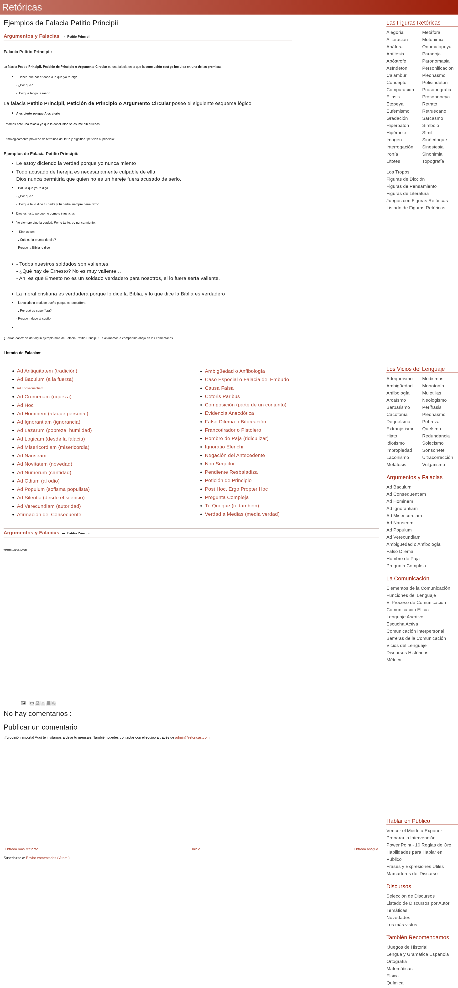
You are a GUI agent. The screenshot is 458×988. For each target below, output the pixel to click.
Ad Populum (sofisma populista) (53, 489)
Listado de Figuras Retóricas (415, 207)
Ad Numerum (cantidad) (44, 472)
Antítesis (395, 53)
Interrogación (399, 146)
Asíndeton (396, 68)
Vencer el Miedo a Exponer (414, 830)
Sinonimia (432, 154)
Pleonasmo (434, 75)
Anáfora (394, 46)
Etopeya (395, 103)
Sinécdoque (434, 139)
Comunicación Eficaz (408, 609)
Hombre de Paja (403, 558)
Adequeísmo (399, 378)
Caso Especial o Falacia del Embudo (247, 379)
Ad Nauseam (32, 455)
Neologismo (434, 400)
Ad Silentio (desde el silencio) (51, 497)
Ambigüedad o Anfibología (235, 371)
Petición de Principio (228, 480)
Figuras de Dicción (405, 179)
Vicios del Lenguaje (406, 645)
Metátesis (396, 464)
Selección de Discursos (410, 896)
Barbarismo (398, 407)
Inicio (196, 849)
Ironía (392, 154)
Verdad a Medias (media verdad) (242, 514)
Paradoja (431, 53)
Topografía (433, 161)
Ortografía (396, 961)
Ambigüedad (399, 385)
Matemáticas (399, 968)
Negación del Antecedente (235, 455)
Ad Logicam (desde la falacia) (51, 438)
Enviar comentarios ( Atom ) (48, 858)
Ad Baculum (398, 486)
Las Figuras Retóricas (413, 23)
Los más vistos (401, 924)
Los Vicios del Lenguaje (415, 369)
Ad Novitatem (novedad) (44, 464)
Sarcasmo (432, 118)
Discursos (398, 886)
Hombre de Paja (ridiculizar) (237, 438)
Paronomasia (436, 60)
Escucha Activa (402, 623)
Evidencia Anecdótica (229, 413)
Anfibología (398, 392)
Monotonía (433, 385)
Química (395, 982)
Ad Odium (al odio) (38, 480)
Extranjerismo (400, 428)
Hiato (391, 435)
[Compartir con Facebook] (48, 703)
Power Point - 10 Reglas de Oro (418, 844)
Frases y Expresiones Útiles (415, 866)
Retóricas (22, 7)
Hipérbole (396, 132)
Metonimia (432, 39)
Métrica (393, 659)
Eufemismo (398, 111)
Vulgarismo (433, 464)
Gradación (397, 118)
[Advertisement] (336, 65)
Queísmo (431, 428)
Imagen (394, 139)
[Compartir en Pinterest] (54, 703)
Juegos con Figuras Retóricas (417, 200)
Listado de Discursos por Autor (417, 903)
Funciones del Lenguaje (411, 595)
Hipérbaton (397, 125)
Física (392, 975)
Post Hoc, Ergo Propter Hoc (236, 489)
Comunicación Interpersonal (415, 631)
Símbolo (430, 125)
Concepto (396, 82)
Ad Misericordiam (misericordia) (54, 447)
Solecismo (433, 443)
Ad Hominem (399, 501)
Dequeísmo (398, 421)
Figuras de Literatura (407, 193)
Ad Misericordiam (404, 515)
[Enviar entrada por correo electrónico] (23, 702)
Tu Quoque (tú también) (232, 505)
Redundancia (436, 435)
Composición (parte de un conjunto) (245, 404)
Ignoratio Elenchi (224, 446)
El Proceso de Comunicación (416, 602)
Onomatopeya (437, 46)
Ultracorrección (437, 457)
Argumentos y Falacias (414, 477)
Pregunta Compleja (227, 497)
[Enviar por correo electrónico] (32, 703)
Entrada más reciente (21, 849)
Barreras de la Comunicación (416, 638)
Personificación (438, 68)
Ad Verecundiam (403, 537)
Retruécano (434, 111)
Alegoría (395, 32)
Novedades (398, 917)
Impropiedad (399, 450)
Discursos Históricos (407, 652)
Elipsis (393, 96)
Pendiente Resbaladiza (231, 472)
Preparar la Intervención (411, 837)
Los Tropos (398, 171)
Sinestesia (433, 146)
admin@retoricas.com (192, 737)
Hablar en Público (408, 821)
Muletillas (431, 392)
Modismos (432, 378)
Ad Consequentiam (406, 494)
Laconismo (397, 457)
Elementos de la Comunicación (418, 588)
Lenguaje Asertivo (404, 616)
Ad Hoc (25, 405)
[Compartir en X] (43, 703)
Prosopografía (436, 89)
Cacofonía (397, 414)
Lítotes (393, 161)
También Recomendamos (417, 937)
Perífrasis (432, 407)
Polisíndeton (435, 82)
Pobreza (431, 421)
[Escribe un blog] (37, 703)
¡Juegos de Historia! (406, 947)
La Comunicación (407, 578)
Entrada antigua (366, 849)
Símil (427, 132)
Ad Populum (399, 529)
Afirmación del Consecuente (49, 514)
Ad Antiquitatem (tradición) (47, 370)
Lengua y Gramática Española (417, 954)
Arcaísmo (396, 400)
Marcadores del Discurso (412, 873)
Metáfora (431, 32)
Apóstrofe (396, 60)
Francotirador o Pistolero (233, 430)
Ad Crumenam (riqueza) (44, 396)
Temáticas (396, 910)
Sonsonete (433, 450)
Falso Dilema (399, 551)
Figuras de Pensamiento (411, 186)
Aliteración (397, 39)
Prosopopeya (436, 96)
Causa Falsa (219, 388)
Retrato (429, 103)
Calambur (396, 75)
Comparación (400, 89)
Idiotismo (395, 443)
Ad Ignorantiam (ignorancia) (48, 422)
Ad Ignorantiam (402, 508)
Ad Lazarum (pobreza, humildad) (54, 430)
